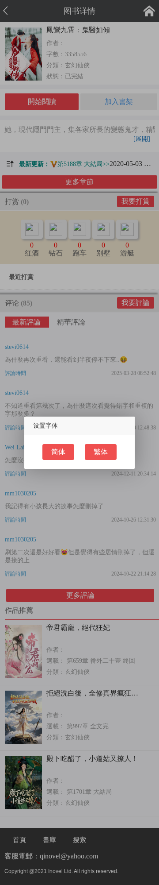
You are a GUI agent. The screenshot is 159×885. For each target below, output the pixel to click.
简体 (58, 452)
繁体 (101, 452)
